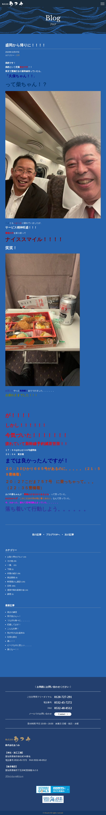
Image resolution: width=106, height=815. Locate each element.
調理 (10, 594)
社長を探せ (12, 637)
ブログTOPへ (53, 534)
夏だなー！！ (13, 649)
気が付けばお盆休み (16, 633)
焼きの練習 (12, 612)
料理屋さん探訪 (16, 582)
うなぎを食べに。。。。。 (19, 620)
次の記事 (69, 534)
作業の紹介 (13, 573)
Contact (61, 714)
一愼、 (11, 565)
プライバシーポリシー (14, 776)
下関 (10, 569)
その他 (11, 561)
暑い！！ (11, 641)
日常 (18, 55)
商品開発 (12, 577)
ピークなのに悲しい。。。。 (19, 645)
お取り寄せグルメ (16, 557)
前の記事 (36, 534)
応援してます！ (14, 624)
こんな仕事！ (13, 629)
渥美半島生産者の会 (17, 590)
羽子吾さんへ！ (14, 616)
